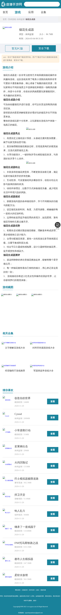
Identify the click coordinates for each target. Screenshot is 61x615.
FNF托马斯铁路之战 (26, 542)
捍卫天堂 (20, 494)
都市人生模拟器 (24, 559)
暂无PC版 (17, 48)
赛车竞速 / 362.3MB (23, 483)
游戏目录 (25, 590)
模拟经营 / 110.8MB (23, 531)
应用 (31, 12)
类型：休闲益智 (26, 34)
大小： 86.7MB (46, 34)
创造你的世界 (22, 398)
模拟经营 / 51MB (22, 434)
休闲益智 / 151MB (22, 466)
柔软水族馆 (21, 575)
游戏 (18, 12)
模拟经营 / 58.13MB (23, 579)
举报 (57, 229)
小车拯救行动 (22, 430)
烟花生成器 (26, 29)
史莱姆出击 (21, 446)
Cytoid (18, 413)
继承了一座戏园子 (25, 526)
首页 (5, 12)
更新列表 (43, 590)
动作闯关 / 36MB (22, 515)
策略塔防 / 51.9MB (22, 499)
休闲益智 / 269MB (22, 418)
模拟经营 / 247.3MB (23, 563)
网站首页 (17, 590)
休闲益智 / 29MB (22, 450)
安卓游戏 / (12, 19)
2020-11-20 (19, 406)
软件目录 (31, 590)
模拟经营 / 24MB (22, 402)
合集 (43, 12)
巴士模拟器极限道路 (26, 478)
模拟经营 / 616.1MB (23, 547)
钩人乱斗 (20, 510)
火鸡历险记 (21, 462)
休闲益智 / (21, 19)
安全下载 (43, 48)
